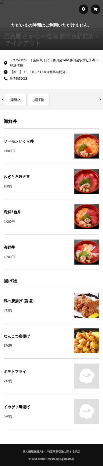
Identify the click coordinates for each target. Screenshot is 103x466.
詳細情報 (16, 65)
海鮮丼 (16, 99)
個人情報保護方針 (34, 451)
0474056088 (19, 78)
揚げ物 (38, 99)
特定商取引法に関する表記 (63, 451)
